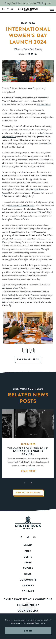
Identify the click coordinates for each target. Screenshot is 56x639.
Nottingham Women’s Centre (21, 205)
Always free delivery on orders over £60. (23, 3)
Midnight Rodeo (37, 189)
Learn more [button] (40, 623)
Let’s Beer (44, 133)
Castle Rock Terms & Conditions (28, 599)
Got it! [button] (28, 631)
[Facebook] (28, 53)
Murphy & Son (9, 136)
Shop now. (46, 3)
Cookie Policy (28, 610)
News (28, 574)
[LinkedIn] (35, 53)
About (28, 545)
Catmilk (5, 193)
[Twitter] (32, 53)
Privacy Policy (28, 605)
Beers (28, 557)
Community (28, 579)
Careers (28, 585)
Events (28, 568)
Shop (28, 562)
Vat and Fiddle (43, 104)
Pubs (28, 551)
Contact (28, 591)
